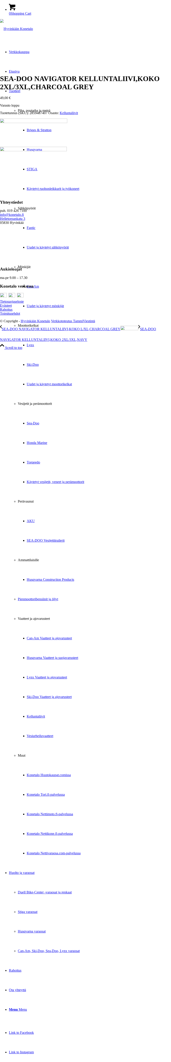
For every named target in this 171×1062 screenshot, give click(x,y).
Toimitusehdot (10, 313)
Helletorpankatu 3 (12, 219)
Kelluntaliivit (69, 113)
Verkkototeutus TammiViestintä (73, 321)
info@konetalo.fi (12, 215)
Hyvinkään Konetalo (35, 321)
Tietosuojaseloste (12, 301)
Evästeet (6, 305)
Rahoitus (6, 309)
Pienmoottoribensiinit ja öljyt (38, 599)
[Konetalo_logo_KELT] (16, 29)
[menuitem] (90, 472)
